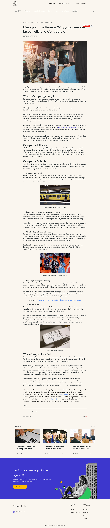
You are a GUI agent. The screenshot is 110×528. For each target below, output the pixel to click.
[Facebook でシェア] (24, 411)
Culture (50, 11)
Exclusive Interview (39, 11)
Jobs (57, 11)
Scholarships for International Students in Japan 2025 (54, 447)
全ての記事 (18, 11)
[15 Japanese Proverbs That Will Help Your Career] (27, 436)
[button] (93, 11)
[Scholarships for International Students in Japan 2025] (55, 436)
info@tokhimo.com (20, 512)
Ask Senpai (27, 11)
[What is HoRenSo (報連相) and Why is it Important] (82, 436)
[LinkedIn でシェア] (32, 411)
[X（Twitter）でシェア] (28, 411)
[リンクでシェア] (36, 411)
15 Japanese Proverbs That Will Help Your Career (26, 447)
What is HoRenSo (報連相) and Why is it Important (82, 447)
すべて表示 (92, 426)
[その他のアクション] (86, 22)
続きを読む (76, 11)
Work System (65, 11)
